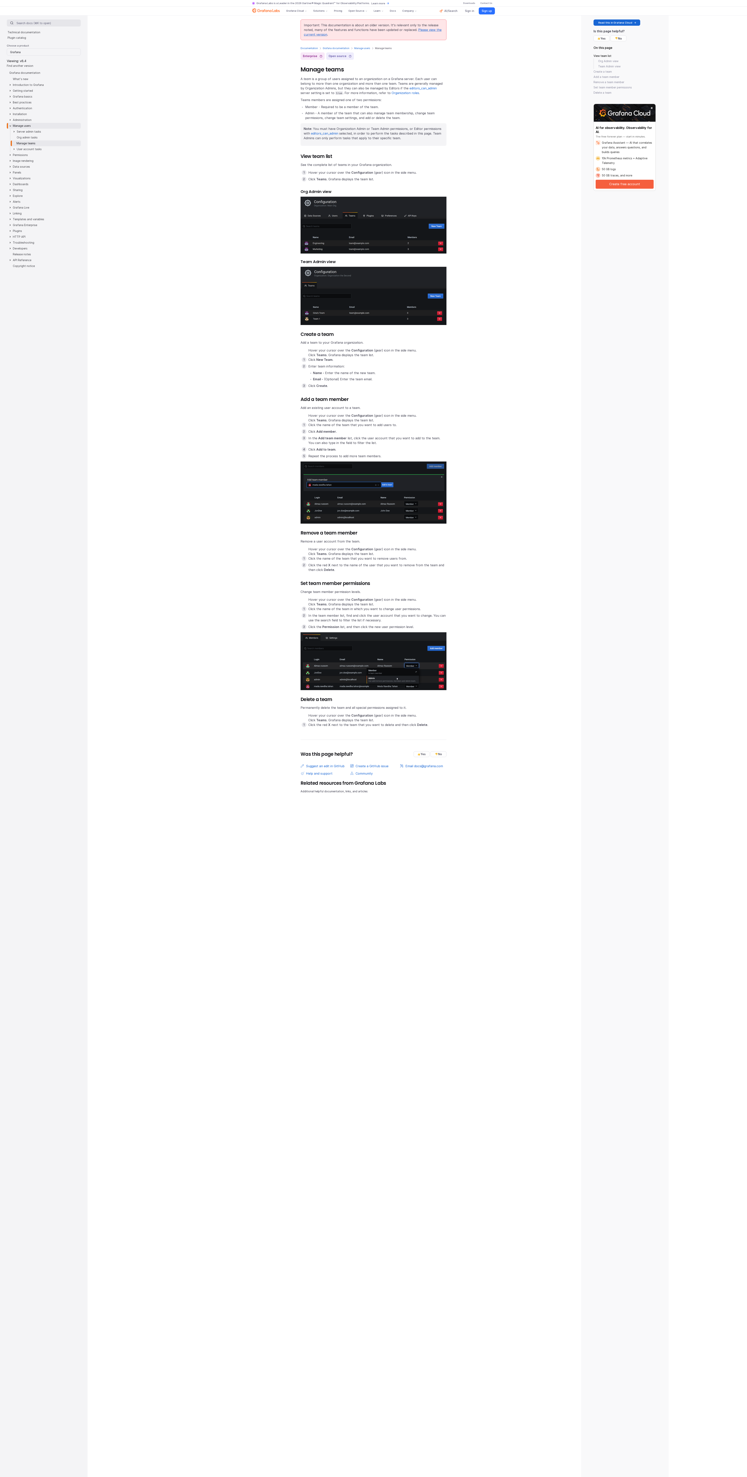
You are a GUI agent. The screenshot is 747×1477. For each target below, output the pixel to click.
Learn (377, 10)
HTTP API (19, 236)
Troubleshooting (23, 242)
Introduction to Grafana (28, 84)
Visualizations (22, 178)
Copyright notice (24, 266)
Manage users (362, 48)
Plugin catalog (17, 37)
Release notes (22, 254)
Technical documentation (24, 32)
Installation (20, 114)
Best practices (22, 102)
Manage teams (26, 143)
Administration (22, 120)
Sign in (469, 10)
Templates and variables (28, 219)
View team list (602, 55)
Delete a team (602, 92)
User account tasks (29, 149)
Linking (17, 213)
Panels (17, 172)
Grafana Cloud (295, 10)
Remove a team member (609, 82)
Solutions (319, 10)
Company (408, 10)
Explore (18, 195)
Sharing (18, 190)
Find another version (20, 65)
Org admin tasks (27, 137)
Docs (393, 10)
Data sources (21, 166)
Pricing (338, 10)
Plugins (17, 231)
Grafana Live (21, 207)
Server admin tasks (29, 131)
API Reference (22, 260)
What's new (20, 79)
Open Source (356, 10)
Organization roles (405, 93)
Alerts (16, 201)
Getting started (23, 90)
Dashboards (20, 184)
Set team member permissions (613, 87)
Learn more (378, 3)
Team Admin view (609, 66)
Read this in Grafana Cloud (615, 22)
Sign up (487, 10)
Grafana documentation (336, 48)
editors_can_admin (423, 88)
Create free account (624, 184)
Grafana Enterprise (25, 225)
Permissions (20, 155)
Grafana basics (22, 96)
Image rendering (23, 160)
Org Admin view (608, 61)
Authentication (22, 108)
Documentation (309, 48)
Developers (20, 248)
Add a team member (606, 76)
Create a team (603, 71)
